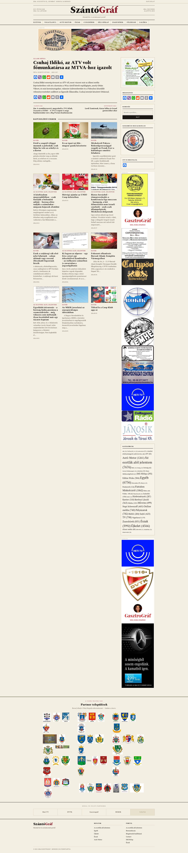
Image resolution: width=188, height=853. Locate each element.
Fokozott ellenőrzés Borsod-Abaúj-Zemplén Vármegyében (103, 256)
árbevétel (140, 529)
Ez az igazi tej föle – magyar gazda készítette (74, 144)
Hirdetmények (142, 496)
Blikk (134, 468)
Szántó (94, 10)
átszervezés (127, 532)
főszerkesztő (138, 494)
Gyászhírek (89, 22)
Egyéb (36, 140)
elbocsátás (136, 483)
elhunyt (144, 483)
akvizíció (142, 451)
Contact (128, 837)
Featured (129, 487)
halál (129, 497)
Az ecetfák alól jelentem (45, 192)
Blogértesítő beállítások (134, 834)
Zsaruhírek (117, 22)
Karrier (128, 499)
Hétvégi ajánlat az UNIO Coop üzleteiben (74, 196)
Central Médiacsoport (130, 471)
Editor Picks (131, 478)
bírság (140, 468)
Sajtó (145, 513)
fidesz (147, 491)
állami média (39, 59)
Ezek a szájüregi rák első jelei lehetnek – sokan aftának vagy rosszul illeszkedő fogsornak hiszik (45, 258)
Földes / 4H (128, 494)
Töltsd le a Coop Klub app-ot (102, 308)
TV (127, 517)
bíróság (147, 468)
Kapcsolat (150, 2)
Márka (132, 503)
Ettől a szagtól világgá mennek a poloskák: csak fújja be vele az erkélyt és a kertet (46, 147)
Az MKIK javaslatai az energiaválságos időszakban (73, 310)
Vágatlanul (50, 22)
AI (136, 451)
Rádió (134, 513)
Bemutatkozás (131, 831)
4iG (125, 451)
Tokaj (89, 760)
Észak (77, 22)
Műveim (145, 502)
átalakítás (148, 529)
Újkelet (140, 526)
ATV (148, 454)
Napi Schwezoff (133, 506)
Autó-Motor (65, 22)
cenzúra (141, 471)
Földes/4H (131, 22)
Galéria (143, 22)
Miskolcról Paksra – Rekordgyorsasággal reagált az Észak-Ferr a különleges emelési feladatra (102, 148)
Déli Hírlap (103, 22)
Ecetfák (37, 22)
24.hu (130, 451)
